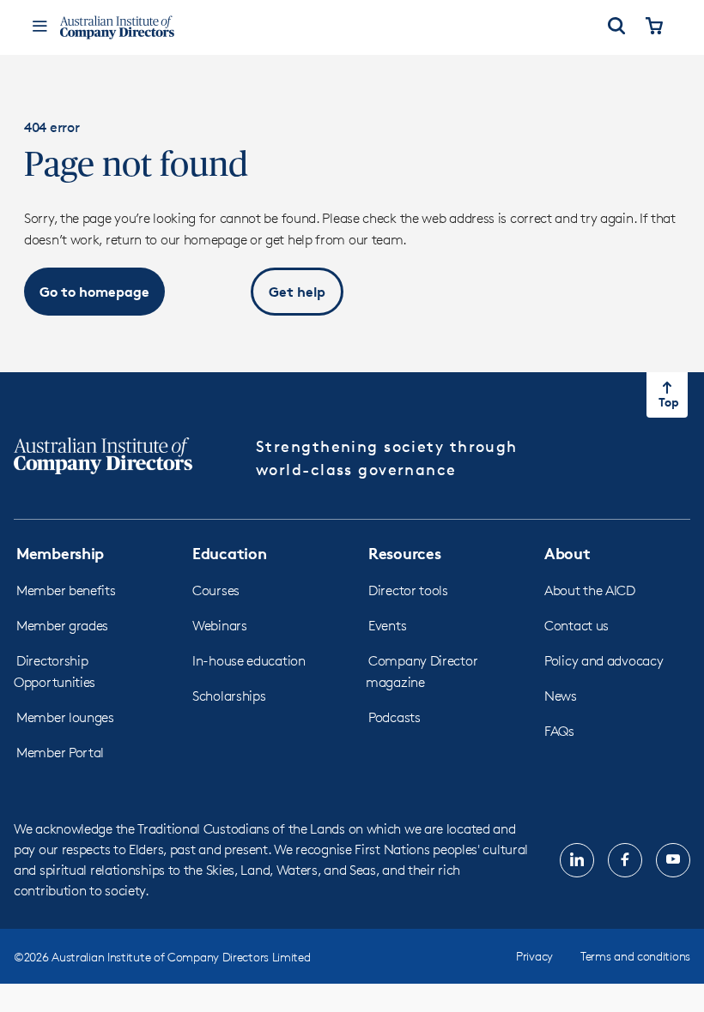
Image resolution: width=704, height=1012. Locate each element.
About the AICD (589, 590)
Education (229, 553)
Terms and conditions (635, 956)
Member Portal (60, 752)
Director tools (408, 590)
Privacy (534, 956)
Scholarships (228, 696)
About (567, 553)
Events (387, 625)
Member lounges (65, 717)
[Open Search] (616, 27)
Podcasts (394, 717)
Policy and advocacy (603, 661)
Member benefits (66, 590)
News (560, 696)
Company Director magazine (421, 671)
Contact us (576, 625)
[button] (94, 292)
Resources (404, 553)
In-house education (249, 661)
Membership (60, 553)
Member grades (62, 625)
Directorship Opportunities (54, 671)
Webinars (219, 625)
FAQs (559, 731)
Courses (216, 590)
